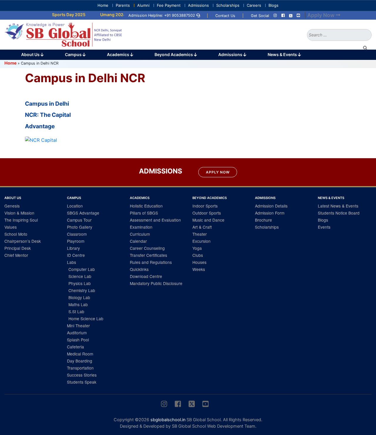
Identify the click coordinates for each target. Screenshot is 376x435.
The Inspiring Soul (21, 220)
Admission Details (271, 206)
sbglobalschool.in (167, 419)
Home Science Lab (85, 318)
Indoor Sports (205, 206)
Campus (74, 54)
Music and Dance (208, 220)
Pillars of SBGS (144, 213)
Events (324, 227)
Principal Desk (17, 248)
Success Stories (82, 375)
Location (75, 206)
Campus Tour (79, 220)
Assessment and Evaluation (155, 220)
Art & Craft (202, 227)
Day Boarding (79, 361)
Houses (199, 262)
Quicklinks (139, 269)
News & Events (283, 54)
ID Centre (76, 255)
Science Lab (79, 276)
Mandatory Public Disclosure (156, 283)
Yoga (197, 248)
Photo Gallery (79, 227)
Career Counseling (147, 248)
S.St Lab (76, 311)
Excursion (201, 241)
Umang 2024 (108, 14)
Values (10, 227)
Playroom (75, 241)
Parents (123, 5)
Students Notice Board (339, 213)
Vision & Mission (19, 213)
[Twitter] (290, 16)
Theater (199, 234)
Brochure (263, 220)
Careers (254, 5)
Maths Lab (78, 304)
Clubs (197, 255)
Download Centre (146, 276)
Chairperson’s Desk (22, 241)
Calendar (138, 241)
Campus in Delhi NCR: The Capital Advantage (48, 115)
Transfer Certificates (148, 255)
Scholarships (227, 5)
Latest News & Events (338, 206)
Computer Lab (81, 269)
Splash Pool (78, 340)
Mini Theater (78, 325)
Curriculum (140, 234)
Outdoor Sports (206, 213)
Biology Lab (79, 297)
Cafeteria (75, 347)
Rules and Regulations (151, 262)
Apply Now (218, 172)
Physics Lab (79, 283)
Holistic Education (146, 206)
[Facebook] (283, 16)
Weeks (198, 269)
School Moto (15, 234)
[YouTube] (298, 16)
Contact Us (225, 16)
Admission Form (269, 213)
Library (73, 248)
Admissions (198, 5)
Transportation (80, 368)
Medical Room (80, 354)
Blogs (273, 5)
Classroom (77, 234)
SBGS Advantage (83, 213)
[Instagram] (275, 16)
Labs (71, 262)
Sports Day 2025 (63, 14)
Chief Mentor (16, 255)
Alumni (143, 5)
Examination (141, 227)
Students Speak (81, 382)
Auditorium (77, 332)
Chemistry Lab (81, 290)
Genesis (12, 206)
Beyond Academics (174, 54)
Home (103, 5)
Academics (118, 54)
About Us (31, 54)
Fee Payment (169, 5)
